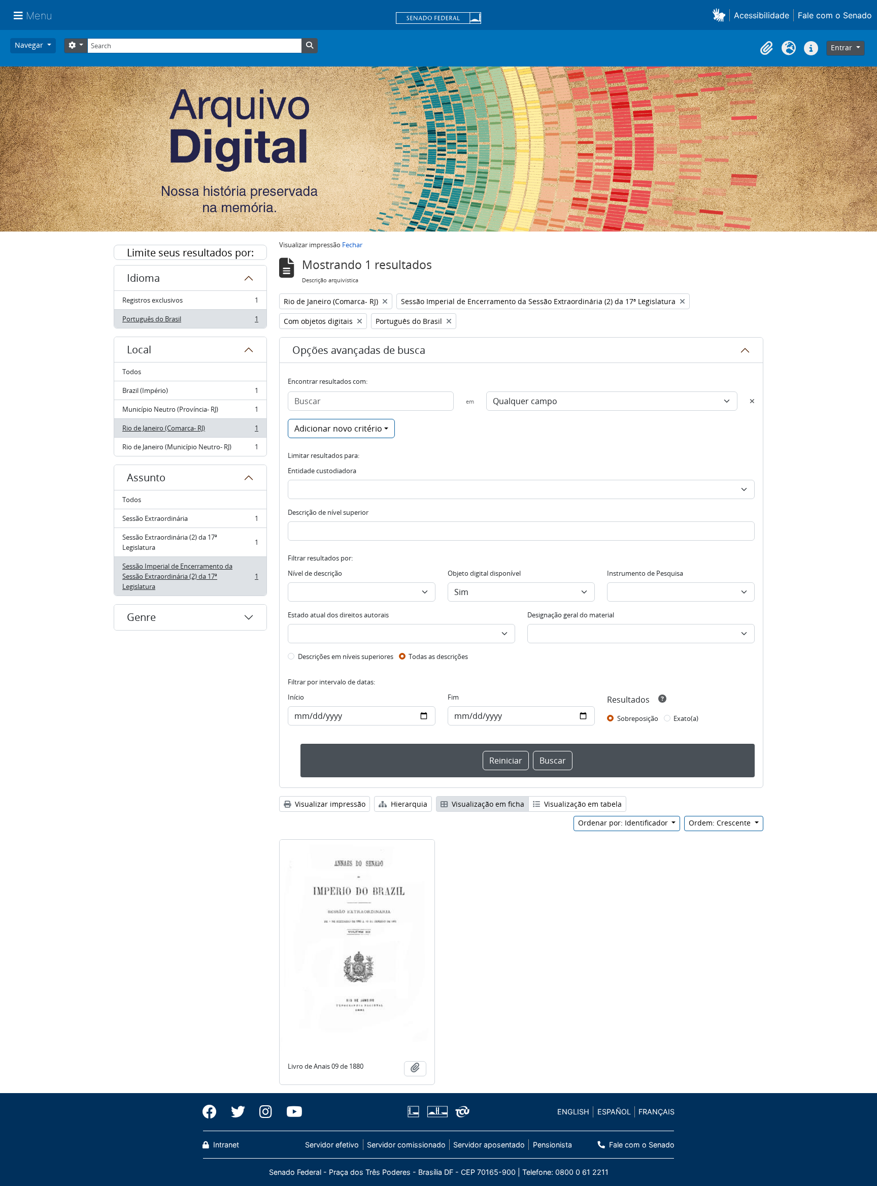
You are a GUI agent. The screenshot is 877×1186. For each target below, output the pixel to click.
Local (139, 349)
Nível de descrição (315, 573)
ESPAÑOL (614, 1111)
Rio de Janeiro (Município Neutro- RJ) (190, 449)
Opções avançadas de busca (358, 350)
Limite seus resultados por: (190, 252)
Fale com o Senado (835, 15)
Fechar (352, 244)
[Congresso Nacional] (437, 1111)
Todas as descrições (438, 656)
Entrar (842, 47)
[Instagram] (265, 1112)
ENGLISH (573, 1111)
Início (296, 697)
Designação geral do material (570, 614)
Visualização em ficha (487, 804)
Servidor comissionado (406, 1144)
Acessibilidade (761, 15)
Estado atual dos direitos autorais (338, 614)
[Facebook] (213, 1112)
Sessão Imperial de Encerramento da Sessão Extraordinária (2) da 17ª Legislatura (190, 576)
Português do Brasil (190, 321)
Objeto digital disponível (484, 573)
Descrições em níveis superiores (345, 656)
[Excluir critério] (752, 401)
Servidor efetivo (332, 1144)
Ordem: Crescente (721, 823)
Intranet (225, 1144)
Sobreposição (637, 718)
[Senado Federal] (438, 19)
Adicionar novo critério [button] (338, 428)
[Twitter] (238, 1112)
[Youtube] (290, 1112)
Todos (131, 371)
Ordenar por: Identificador (624, 823)
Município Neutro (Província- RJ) (190, 412)
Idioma (143, 278)
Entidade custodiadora (322, 470)
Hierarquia (408, 804)
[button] (721, 15)
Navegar (30, 45)
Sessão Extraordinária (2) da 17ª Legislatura (190, 542)
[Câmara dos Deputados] (415, 1111)
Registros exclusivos (190, 302)
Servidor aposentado (489, 1144)
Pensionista (552, 1144)
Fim (453, 697)
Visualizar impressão (329, 804)
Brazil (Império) (190, 393)
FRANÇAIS (656, 1111)
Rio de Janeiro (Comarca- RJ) (190, 430)
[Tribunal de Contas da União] (460, 1111)
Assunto (146, 477)
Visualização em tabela (582, 804)
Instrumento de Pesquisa (645, 573)
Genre (141, 617)
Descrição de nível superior (328, 512)
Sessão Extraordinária (190, 521)
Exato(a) (685, 718)
